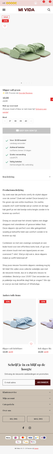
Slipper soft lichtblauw (13, 348)
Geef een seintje (28, 130)
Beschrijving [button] (8, 176)
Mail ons (38, 419)
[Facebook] (23, 428)
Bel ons (13, 419)
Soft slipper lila (44, 348)
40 (26, 121)
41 (31, 121)
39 (21, 121)
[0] (48, 3)
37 (10, 121)
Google (36, 448)
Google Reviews (26, 93)
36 (5, 121)
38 (15, 121)
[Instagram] (30, 428)
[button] (4, 10)
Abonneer (42, 382)
